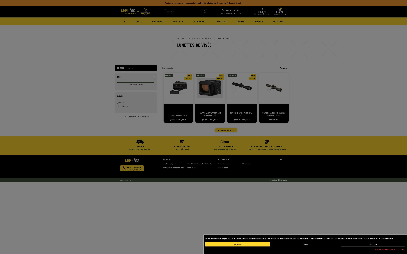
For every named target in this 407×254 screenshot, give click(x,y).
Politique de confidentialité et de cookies (390, 249)
